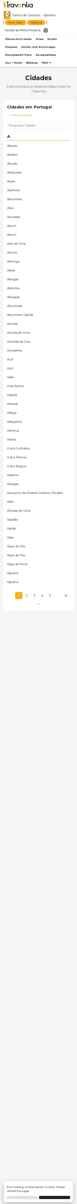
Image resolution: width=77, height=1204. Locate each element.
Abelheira (13, 190)
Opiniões (49, 15)
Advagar (13, 484)
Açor (10, 359)
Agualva (12, 573)
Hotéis (52, 39)
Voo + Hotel (13, 62)
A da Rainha (15, 386)
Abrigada (13, 297)
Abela (11, 181)
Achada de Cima (18, 332)
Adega (11, 413)
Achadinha (14, 350)
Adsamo (13, 475)
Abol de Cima (16, 243)
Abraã (11, 270)
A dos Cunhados (18, 448)
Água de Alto (16, 546)
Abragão (13, 279)
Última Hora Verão (18, 39)
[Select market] (46, 30)
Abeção (12, 163)
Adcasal (12, 404)
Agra (10, 537)
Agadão (12, 519)
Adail (10, 377)
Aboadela (13, 217)
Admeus (13, 430)
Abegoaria (14, 172)
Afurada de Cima (18, 510)
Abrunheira (14, 306)
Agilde (11, 528)
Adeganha (14, 421)
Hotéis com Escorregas (38, 46)
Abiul (10, 208)
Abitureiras (14, 199)
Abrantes (13, 288)
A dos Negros (16, 466)
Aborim (12, 252)
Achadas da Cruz (18, 341)
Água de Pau (16, 555)
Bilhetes (32, 62)
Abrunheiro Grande (20, 315)
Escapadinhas (46, 54)
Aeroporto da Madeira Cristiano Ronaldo (35, 493)
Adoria (11, 439)
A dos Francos (17, 457)
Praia (40, 39)
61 (66, 595)
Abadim (12, 154)
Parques (11, 46)
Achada (12, 324)
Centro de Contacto (26, 15)
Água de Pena (17, 564)
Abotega (13, 261)
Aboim (11, 226)
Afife (10, 502)
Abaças (12, 146)
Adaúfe (12, 395)
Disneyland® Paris (18, 54)
